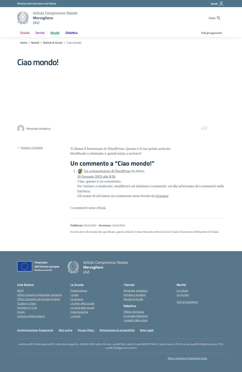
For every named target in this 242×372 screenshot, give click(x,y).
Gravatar (162, 196)
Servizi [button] (39, 32)
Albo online (65, 330)
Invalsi (21, 312)
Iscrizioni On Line (27, 307)
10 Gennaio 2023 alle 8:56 (96, 176)
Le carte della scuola (82, 307)
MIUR (20, 290)
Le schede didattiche (135, 316)
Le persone (76, 299)
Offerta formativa (133, 312)
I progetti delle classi (135, 320)
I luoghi (74, 295)
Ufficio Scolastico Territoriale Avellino (38, 299)
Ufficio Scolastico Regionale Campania (39, 295)
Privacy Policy (86, 330)
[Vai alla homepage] (23, 18)
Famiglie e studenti (134, 295)
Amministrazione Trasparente (35, 330)
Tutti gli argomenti (211, 33)
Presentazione (78, 290)
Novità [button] (54, 32)
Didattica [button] (71, 32)
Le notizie (182, 290)
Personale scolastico (135, 290)
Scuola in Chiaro (26, 303)
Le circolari (183, 295)
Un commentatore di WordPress (107, 171)
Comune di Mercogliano (31, 316)
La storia (75, 316)
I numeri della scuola (82, 303)
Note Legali (147, 330)
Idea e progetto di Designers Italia (187, 358)
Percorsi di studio (133, 299)
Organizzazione (79, 312)
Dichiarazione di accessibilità (117, 330)
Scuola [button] (24, 32)
